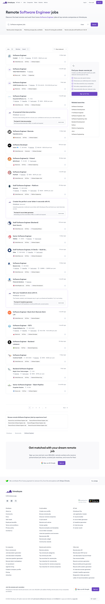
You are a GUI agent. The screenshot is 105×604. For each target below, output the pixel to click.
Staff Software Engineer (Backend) (25, 222)
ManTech (15, 174)
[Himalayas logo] (8, 2)
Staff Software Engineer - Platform (25, 185)
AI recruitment (10, 564)
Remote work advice (45, 522)
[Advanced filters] (88, 24)
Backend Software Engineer (23, 369)
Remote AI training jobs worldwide (53, 30)
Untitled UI (57, 599)
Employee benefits (11, 522)
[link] (9, 433)
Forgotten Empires (18, 387)
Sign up (99, 2)
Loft (14, 314)
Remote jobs (18, 433)
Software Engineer (20, 55)
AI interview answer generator (82, 569)
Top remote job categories (47, 553)
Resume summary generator (81, 561)
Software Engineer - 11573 (22, 325)
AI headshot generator (79, 522)
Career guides (43, 525)
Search (94, 24)
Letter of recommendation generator (84, 578)
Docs (7, 517)
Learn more (61, 122)
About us (8, 511)
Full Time (27, 61)
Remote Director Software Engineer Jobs (17, 425)
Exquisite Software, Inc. (19, 99)
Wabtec (15, 239)
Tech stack (32, 101)
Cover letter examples (45, 530)
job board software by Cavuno (42, 599)
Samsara (15, 188)
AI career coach (77, 528)
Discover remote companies (47, 517)
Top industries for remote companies (50, 566)
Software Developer (20, 145)
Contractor (27, 151)
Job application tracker (80, 514)
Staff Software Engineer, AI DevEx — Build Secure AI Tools (30, 250)
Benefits (23, 101)
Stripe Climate (65, 481)
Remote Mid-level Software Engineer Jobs (38, 420)
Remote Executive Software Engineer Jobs (37, 425)
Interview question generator (14, 558)
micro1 (15, 147)
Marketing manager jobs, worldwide (33, 30)
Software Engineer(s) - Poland (24, 158)
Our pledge (94, 481)
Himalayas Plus (77, 511)
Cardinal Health (17, 358)
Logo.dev (75, 599)
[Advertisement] (37, 42)
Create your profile (44, 511)
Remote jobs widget (45, 539)
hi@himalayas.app (11, 496)
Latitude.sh (16, 344)
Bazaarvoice (16, 266)
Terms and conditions (12, 525)
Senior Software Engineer (22, 236)
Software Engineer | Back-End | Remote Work (29, 312)
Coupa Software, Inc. (19, 328)
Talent (35, 2)
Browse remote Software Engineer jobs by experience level (27, 417)
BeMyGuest (16, 161)
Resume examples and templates (49, 528)
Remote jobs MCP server (80, 553)
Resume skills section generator (82, 566)
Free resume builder (78, 558)
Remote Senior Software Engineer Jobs (16, 423)
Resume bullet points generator (82, 564)
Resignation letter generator (81, 575)
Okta (14, 252)
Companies (30, 2)
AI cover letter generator (80, 519)
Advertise (8, 575)
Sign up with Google (49, 463)
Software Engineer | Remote (23, 131)
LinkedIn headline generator (81, 572)
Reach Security (17, 225)
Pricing (8, 572)
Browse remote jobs (45, 514)
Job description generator (13, 553)
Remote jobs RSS (44, 536)
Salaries (41, 2)
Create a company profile (13, 569)
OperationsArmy (18, 134)
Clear (82, 24)
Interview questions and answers (48, 533)
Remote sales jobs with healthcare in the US (76, 30)
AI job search (43, 519)
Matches (18, 49)
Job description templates (13, 555)
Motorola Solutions (18, 282)
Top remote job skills (45, 555)
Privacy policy (10, 528)
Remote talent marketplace (14, 561)
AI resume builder (78, 517)
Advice (46, 2)
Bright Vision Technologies (20, 371)
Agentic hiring (10, 566)
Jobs (24, 2)
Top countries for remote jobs (47, 558)
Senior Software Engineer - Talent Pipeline (28, 385)
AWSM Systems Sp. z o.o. (20, 85)
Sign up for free (84, 94)
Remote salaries (44, 550)
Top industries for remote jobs (48, 561)
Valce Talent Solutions (19, 71)
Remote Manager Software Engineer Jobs (36, 423)
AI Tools (18, 2)
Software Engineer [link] (29, 433)
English (94, 599)
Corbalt (15, 58)
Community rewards (45, 541)
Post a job (91, 2)
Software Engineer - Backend (23, 341)
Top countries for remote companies (49, 564)
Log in (84, 2)
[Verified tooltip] (17, 147)
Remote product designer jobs (14, 30)
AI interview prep (78, 525)
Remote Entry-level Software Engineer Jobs (17, 420)
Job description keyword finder (82, 555)
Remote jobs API (77, 550)
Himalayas (9, 433)
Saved (25, 49)
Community (9, 514)
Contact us (9, 530)
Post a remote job (11, 550)
